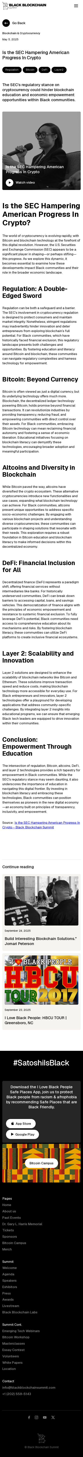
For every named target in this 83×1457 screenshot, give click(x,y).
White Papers (12, 1362)
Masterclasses (13, 1343)
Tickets (8, 1230)
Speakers (9, 1280)
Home (6, 1205)
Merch (7, 1249)
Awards (8, 1299)
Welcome (9, 1268)
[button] (76, 5)
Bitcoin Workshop (16, 1337)
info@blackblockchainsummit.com (28, 1387)
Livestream (10, 1306)
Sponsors (9, 1236)
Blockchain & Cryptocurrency (21, 33)
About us (9, 1211)
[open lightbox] (9, 182)
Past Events (11, 1217)
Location (9, 1369)
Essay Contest (13, 1350)
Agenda (8, 1274)
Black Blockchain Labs (19, 1312)
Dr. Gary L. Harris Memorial (22, 1224)
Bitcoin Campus (14, 1243)
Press (6, 1293)
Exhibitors (9, 1287)
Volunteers (10, 1356)
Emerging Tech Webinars (21, 1331)
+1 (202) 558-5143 (16, 1394)
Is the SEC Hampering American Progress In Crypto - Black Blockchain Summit (41, 824)
